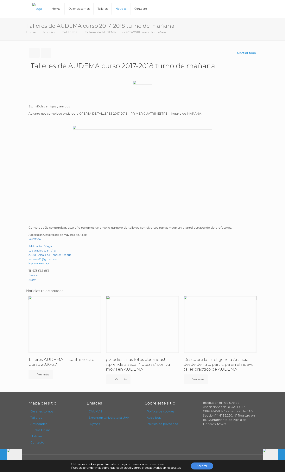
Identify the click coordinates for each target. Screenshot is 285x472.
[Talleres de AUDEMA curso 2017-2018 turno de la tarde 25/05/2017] (274, 456)
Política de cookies (160, 411)
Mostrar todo (246, 53)
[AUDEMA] (37, 8)
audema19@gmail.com (43, 259)
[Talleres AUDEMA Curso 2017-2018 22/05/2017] (11, 456)
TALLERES (69, 32)
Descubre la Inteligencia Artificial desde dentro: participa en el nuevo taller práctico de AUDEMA (219, 364)
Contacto (37, 442)
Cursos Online (40, 430)
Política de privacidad (162, 424)
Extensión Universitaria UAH (109, 417)
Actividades (38, 424)
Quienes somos (41, 411)
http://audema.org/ (38, 263)
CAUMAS (95, 411)
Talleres (36, 417)
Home (31, 32)
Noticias (49, 32)
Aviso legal (154, 417)
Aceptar (202, 466)
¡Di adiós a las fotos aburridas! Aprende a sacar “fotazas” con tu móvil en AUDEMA (138, 364)
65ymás (94, 424)
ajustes (176, 467)
